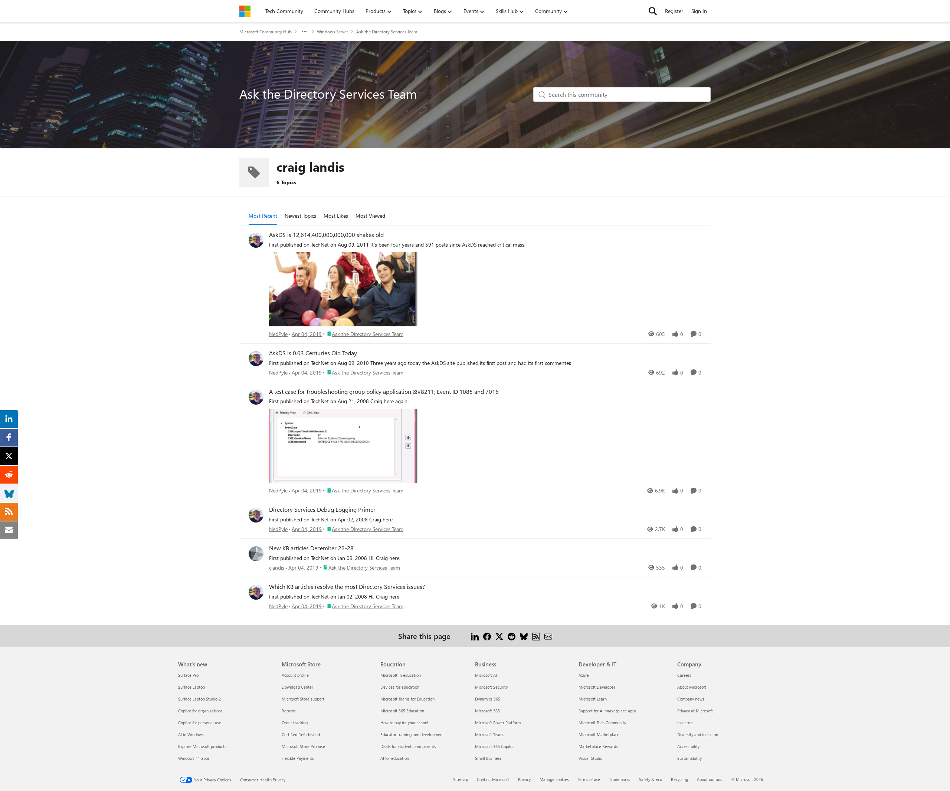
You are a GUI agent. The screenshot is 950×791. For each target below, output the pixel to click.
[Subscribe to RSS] (536, 636)
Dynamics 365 (487, 699)
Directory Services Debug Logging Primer (322, 509)
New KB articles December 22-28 (311, 548)
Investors (685, 722)
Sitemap (460, 779)
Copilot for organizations (200, 710)
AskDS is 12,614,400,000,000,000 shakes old (326, 234)
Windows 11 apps (194, 758)
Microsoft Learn (593, 699)
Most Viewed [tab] (370, 215)
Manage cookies (554, 779)
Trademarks (619, 779)
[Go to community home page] (244, 11)
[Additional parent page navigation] (304, 31)
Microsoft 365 (487, 710)
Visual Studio (590, 758)
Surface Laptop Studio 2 (199, 699)
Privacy (524, 779)
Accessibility (688, 746)
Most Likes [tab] (336, 215)
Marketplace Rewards (598, 746)
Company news (690, 699)
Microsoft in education (400, 675)
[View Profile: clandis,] (256, 553)
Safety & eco (650, 779)
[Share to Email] (548, 636)
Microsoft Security (491, 687)
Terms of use (589, 779)
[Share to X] (499, 636)
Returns (289, 710)
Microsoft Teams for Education (407, 699)
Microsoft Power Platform (498, 722)
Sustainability (689, 758)
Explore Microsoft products (202, 746)
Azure (584, 675)
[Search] (652, 11)
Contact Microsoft (493, 779)
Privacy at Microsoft (695, 710)
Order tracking (295, 722)
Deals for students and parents (408, 746)
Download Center (297, 687)
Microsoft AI (486, 675)
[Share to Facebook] (487, 636)
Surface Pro (188, 675)
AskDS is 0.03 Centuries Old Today (313, 353)
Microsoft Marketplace (599, 734)
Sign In (699, 10)
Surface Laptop (191, 687)
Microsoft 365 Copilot (494, 746)
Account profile (295, 675)
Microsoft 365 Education (402, 710)
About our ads (709, 779)
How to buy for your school (404, 722)
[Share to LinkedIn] (475, 636)
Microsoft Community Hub (265, 31)
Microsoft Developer (597, 687)
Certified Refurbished (301, 734)
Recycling (679, 779)
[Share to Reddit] (511, 636)
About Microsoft (691, 687)
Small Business (488, 758)
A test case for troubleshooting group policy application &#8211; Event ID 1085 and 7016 (384, 391)
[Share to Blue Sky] (524, 636)
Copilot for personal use (199, 722)
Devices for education (399, 687)
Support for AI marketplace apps (607, 710)
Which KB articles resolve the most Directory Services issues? (347, 586)
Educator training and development (412, 734)
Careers (684, 675)
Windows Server (332, 31)
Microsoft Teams (489, 734)
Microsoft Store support (303, 699)
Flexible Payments (298, 758)
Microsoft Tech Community (602, 722)
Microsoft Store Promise (303, 746)
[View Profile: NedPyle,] (256, 240)
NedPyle (278, 333)
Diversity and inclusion (697, 734)
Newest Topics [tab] (300, 215)
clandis (276, 567)
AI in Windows (191, 734)
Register (674, 10)
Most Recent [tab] (263, 215)
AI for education (394, 758)
